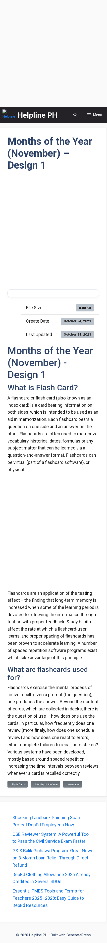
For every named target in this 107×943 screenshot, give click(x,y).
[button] (75, 115)
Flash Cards (18, 784)
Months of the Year (46, 784)
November (73, 784)
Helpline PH (37, 115)
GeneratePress (78, 935)
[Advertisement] (53, 53)
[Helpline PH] (8, 115)
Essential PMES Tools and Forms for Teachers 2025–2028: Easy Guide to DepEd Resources (48, 898)
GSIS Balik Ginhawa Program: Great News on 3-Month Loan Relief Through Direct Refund (53, 858)
